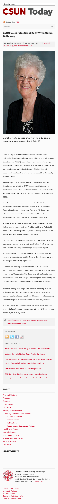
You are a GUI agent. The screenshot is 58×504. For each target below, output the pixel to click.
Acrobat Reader (9, 493)
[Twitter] (12, 337)
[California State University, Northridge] (28, 15)
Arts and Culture (10, 395)
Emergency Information (12, 498)
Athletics (6, 398)
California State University (13, 496)
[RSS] (7, 337)
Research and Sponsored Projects (21, 426)
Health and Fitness (10, 429)
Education (7, 407)
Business (6, 401)
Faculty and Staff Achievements (18, 413)
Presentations (13, 420)
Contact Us (38, 481)
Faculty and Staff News (23, 46)
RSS (17, 22)
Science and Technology (13, 438)
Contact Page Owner (11, 488)
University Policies (10, 491)
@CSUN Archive (9, 441)
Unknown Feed (11, 451)
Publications (12, 423)
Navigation (49, 15)
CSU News (7, 444)
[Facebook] (17, 337)
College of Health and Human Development (30, 320)
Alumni (47, 43)
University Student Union (16, 324)
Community (8, 46)
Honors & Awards (14, 417)
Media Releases (9, 432)
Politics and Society (11, 435)
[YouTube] (22, 337)
